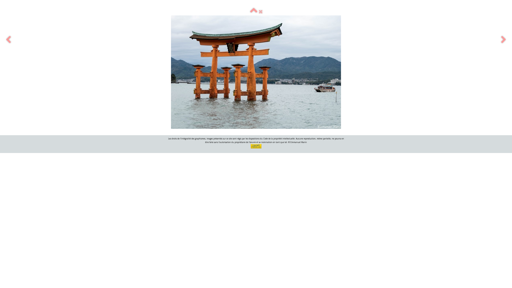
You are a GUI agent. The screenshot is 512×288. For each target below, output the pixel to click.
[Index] (254, 11)
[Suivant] (503, 40)
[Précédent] (8, 40)
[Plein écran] (260, 11)
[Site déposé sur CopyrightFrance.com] (256, 146)
